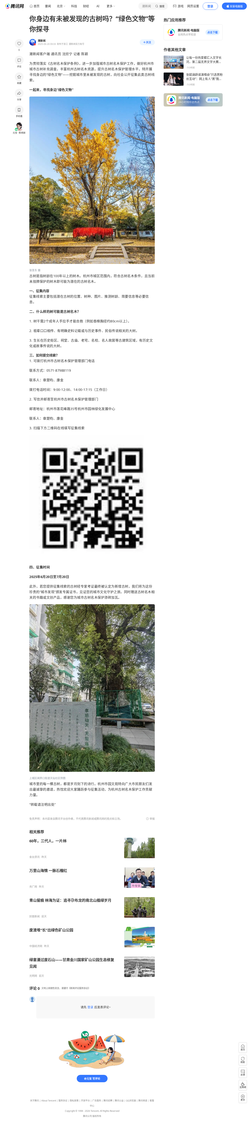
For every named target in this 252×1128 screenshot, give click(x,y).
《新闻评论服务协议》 (79, 988)
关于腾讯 (34, 1100)
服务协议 (62, 1100)
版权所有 (96, 1116)
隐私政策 (74, 1100)
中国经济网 (35, 946)
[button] (213, 32)
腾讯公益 (119, 1100)
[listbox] (92, 903)
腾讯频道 (142, 1100)
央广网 (33, 886)
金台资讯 (34, 857)
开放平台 (85, 1100)
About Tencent (48, 1100)
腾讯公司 (87, 1116)
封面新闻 (34, 916)
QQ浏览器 (131, 1100)
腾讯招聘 (107, 1100)
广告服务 (96, 1100)
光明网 (33, 975)
